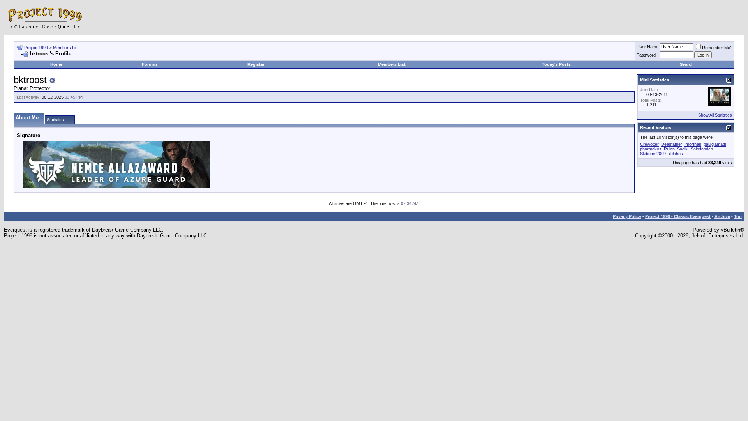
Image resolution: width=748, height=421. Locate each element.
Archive (722, 216)
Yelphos (675, 153)
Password (646, 55)
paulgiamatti (715, 144)
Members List (66, 47)
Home (56, 64)
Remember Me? (717, 47)
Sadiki (682, 149)
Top (738, 216)
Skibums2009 (653, 153)
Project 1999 (36, 47)
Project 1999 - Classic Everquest (678, 216)
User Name (647, 46)
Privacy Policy (627, 216)
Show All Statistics (715, 115)
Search (687, 64)
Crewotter (649, 144)
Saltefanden (702, 149)
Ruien (669, 149)
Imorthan (692, 144)
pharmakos (651, 149)
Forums (150, 64)
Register (256, 64)
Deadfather (671, 144)
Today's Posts (556, 64)
